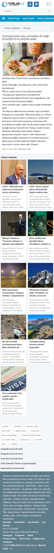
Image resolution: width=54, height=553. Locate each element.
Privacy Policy (9, 538)
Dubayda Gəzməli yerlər (12, 454)
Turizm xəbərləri (12, 28)
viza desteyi (33, 522)
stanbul (14, 444)
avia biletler (19, 522)
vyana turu (35, 431)
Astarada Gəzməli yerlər (12, 449)
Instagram (7, 535)
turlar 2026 (6, 431)
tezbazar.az (24, 440)
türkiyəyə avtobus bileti (31, 435)
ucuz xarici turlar (8, 440)
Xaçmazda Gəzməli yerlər (12, 468)
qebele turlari (20, 431)
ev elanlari (39, 440)
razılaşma (7, 542)
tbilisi (4, 444)
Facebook (20, 535)
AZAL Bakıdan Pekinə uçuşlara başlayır (19, 463)
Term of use (24, 538)
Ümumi (26, 28)
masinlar (5, 426)
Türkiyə (47, 114)
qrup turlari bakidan (9, 435)
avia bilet (7, 522)
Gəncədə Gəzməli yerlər (12, 458)
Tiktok (30, 535)
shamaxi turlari (32, 426)
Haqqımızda (39, 538)
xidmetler (17, 426)
